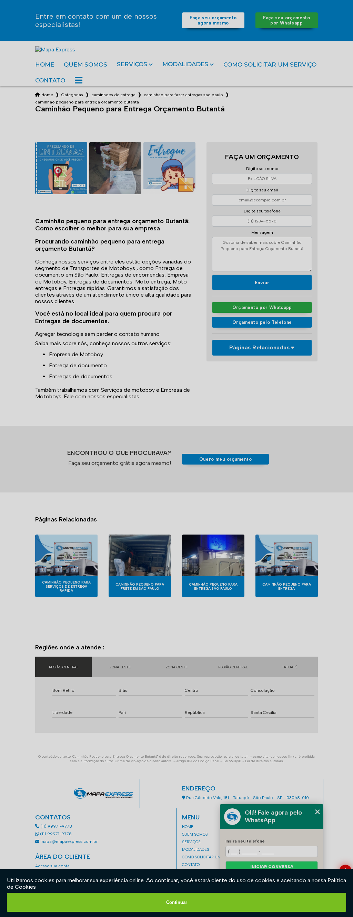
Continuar (176, 902)
